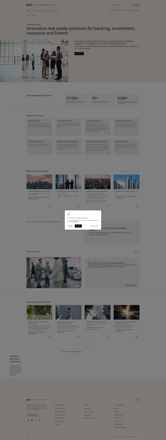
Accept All (78, 226)
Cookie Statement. (75, 221)
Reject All (70, 226)
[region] (83, 220)
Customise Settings (94, 226)
